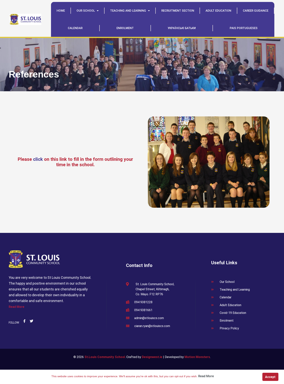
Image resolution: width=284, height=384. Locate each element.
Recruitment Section (177, 10)
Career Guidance (255, 10)
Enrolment (125, 28)
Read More (16, 307)
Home (61, 10)
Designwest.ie (152, 357)
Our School (86, 10)
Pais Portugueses (244, 28)
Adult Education (218, 10)
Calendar (75, 28)
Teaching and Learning (128, 10)
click (38, 159)
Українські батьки (182, 28)
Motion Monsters (197, 357)
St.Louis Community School (104, 357)
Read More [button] (206, 376)
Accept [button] (270, 377)
